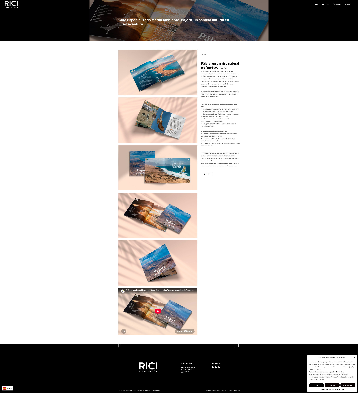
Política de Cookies (145, 390)
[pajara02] (157, 144)
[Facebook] (213, 367)
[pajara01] (157, 96)
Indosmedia (236, 390)
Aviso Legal (341, 389)
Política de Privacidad (333, 389)
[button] (354, 357)
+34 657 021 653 (185, 371)
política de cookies (336, 372)
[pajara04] (157, 239)
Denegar (332, 385)
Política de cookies (324, 389)
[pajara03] (157, 191)
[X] (216, 367)
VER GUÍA (206, 174)
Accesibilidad (156, 390)
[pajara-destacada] (157, 287)
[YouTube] (219, 367)
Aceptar (316, 385)
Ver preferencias (348, 385)
